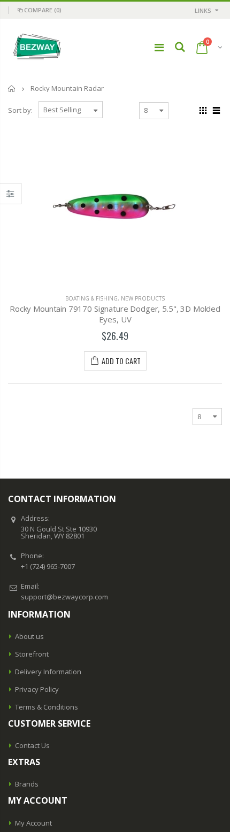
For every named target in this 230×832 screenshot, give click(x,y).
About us (29, 636)
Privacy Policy (37, 689)
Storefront (32, 654)
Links (203, 10)
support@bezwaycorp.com (64, 597)
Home (12, 88)
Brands (27, 784)
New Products (143, 298)
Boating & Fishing (91, 298)
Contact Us (32, 745)
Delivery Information (48, 671)
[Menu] (159, 47)
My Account (33, 823)
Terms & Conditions (46, 707)
